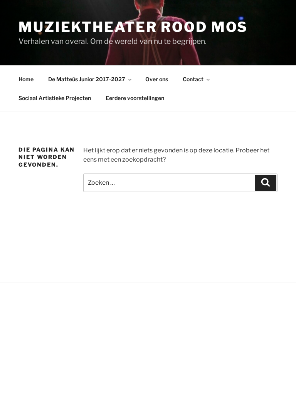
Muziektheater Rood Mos (133, 26)
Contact (193, 79)
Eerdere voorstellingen (135, 98)
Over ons (156, 79)
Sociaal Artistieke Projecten (54, 98)
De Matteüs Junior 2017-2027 (86, 79)
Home (26, 79)
